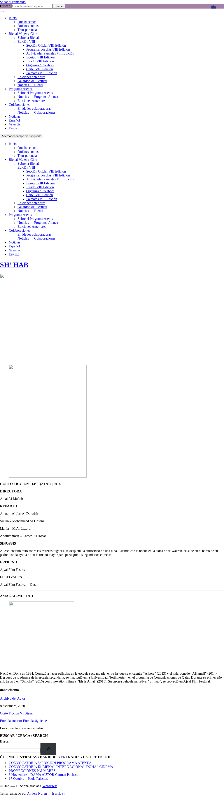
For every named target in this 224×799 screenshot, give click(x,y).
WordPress (49, 786)
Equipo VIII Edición (40, 57)
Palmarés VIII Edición (41, 73)
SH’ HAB (14, 265)
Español (14, 120)
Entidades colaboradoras (34, 108)
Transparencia (27, 30)
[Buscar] (48, 749)
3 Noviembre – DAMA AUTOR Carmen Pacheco (44, 774)
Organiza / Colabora (40, 65)
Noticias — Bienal (30, 85)
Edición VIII (26, 41)
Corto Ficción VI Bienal (16, 713)
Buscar (5, 741)
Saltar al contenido (13, 2)
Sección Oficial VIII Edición (46, 45)
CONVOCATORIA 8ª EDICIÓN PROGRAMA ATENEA (50, 763)
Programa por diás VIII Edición (48, 49)
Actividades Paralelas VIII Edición (50, 53)
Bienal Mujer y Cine (23, 33)
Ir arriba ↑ (59, 793)
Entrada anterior (11, 721)
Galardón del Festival (32, 81)
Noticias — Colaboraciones (37, 112)
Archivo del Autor (12, 698)
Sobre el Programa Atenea (36, 93)
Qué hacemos (27, 22)
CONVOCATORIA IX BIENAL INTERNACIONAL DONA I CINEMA (61, 767)
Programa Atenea (21, 89)
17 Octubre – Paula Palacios (28, 778)
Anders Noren (37, 793)
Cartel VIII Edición (39, 69)
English (14, 128)
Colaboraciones (19, 104)
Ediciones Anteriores (32, 100)
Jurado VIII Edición (40, 61)
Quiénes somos (28, 26)
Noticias (14, 116)
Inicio (13, 18)
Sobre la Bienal (28, 37)
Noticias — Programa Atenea (38, 97)
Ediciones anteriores (31, 77)
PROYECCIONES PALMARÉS (32, 771)
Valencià (15, 124)
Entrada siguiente (35, 721)
